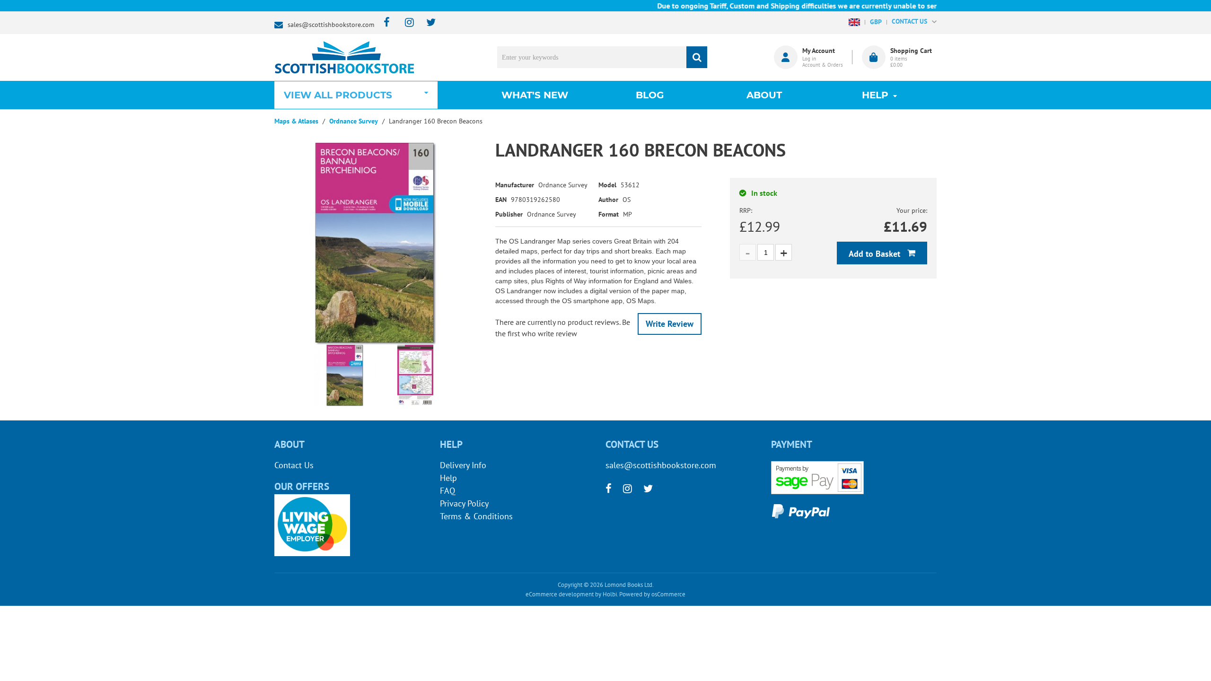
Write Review (669, 323)
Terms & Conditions (476, 516)
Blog (650, 95)
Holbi (610, 594)
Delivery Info (463, 465)
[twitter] (426, 23)
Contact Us (294, 465)
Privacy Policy (464, 503)
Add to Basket (876, 253)
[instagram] (405, 23)
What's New (534, 95)
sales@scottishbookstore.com (331, 24)
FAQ (447, 490)
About (764, 95)
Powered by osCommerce (652, 594)
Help (448, 477)
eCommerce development (560, 594)
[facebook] (384, 23)
